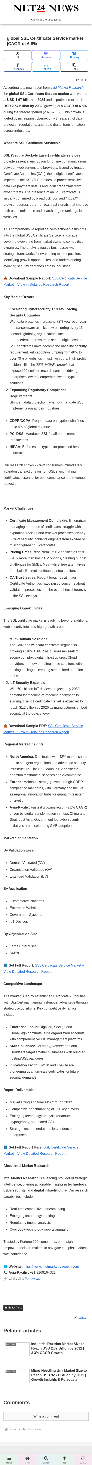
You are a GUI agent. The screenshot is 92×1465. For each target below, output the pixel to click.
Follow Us (32, 1278)
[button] (74, 67)
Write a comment (46, 1416)
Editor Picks (15, 1307)
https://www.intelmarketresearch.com (51, 1266)
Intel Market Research (67, 87)
